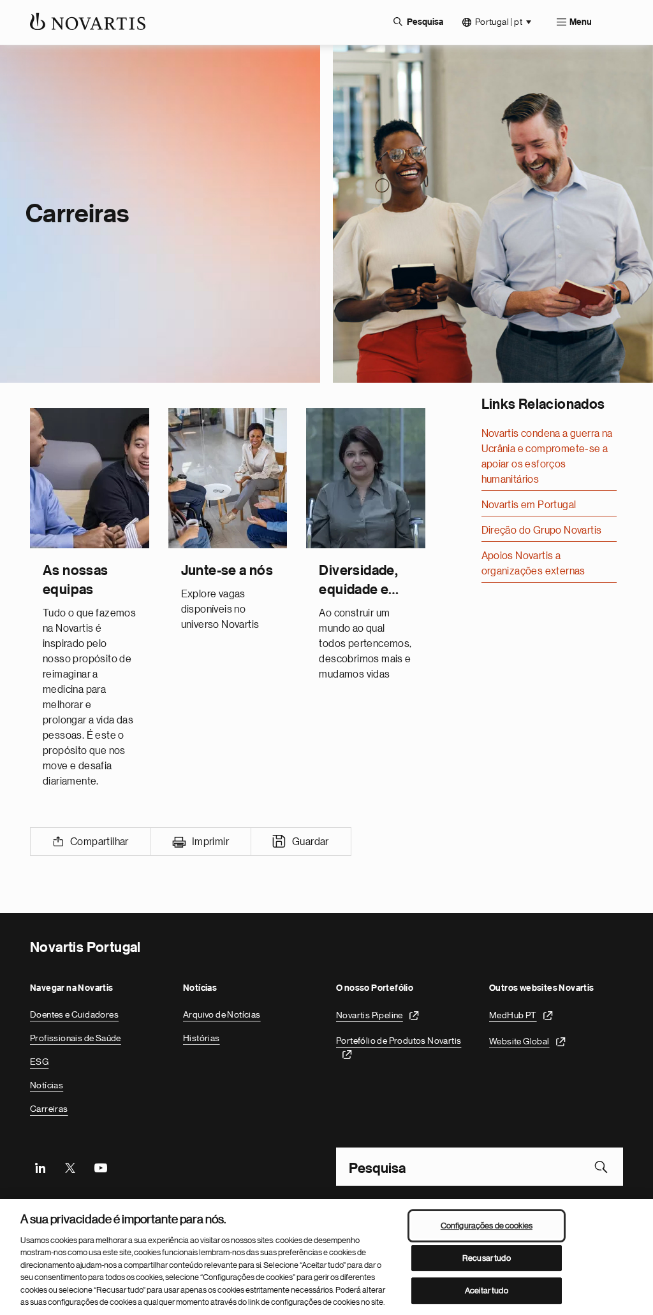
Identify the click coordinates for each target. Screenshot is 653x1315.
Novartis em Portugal (528, 505)
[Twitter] (70, 1166)
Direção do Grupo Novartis (541, 530)
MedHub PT (513, 1015)
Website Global (519, 1041)
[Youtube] (100, 1166)
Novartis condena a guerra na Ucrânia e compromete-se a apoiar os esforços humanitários (547, 457)
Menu (580, 22)
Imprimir (210, 842)
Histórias (201, 1038)
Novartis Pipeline (369, 1015)
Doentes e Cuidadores (74, 1014)
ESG (39, 1061)
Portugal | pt (498, 21)
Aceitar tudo (486, 1290)
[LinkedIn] (40, 1166)
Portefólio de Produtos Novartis (398, 1040)
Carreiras (49, 1108)
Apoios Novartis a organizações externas (533, 563)
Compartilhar (99, 842)
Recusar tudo (486, 1258)
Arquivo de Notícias (222, 1014)
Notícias (46, 1085)
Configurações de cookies (486, 1225)
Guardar (310, 842)
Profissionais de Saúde (75, 1038)
